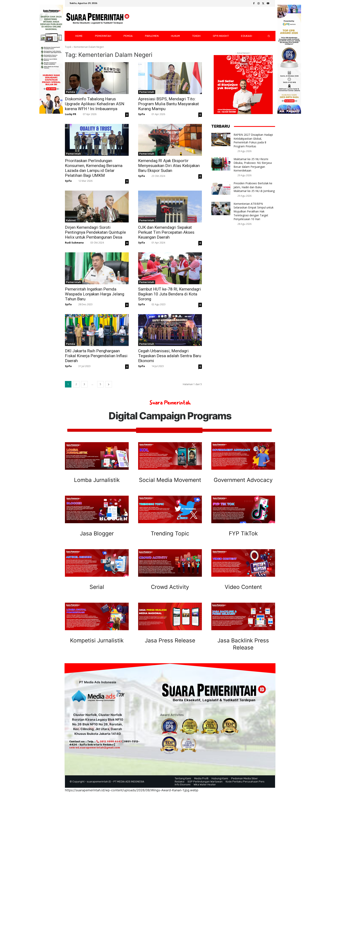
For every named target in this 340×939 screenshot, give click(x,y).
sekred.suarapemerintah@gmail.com (94, 747)
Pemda (70, 92)
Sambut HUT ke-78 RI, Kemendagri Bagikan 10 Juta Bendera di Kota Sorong (169, 294)
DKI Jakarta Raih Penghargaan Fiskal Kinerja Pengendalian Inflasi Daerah (96, 356)
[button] (266, 36)
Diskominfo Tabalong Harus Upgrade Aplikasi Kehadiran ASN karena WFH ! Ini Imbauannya (94, 104)
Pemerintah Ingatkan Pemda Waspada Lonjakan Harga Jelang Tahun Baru (94, 294)
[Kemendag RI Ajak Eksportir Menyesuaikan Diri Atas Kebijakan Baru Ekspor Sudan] (170, 140)
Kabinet (71, 220)
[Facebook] (253, 3)
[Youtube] (268, 3)
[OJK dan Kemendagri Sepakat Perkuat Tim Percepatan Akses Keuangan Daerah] (170, 206)
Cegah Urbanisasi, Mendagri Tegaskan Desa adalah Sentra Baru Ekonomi (169, 356)
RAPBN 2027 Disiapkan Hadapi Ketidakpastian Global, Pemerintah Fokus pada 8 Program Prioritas (253, 140)
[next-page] (108, 384)
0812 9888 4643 (110, 741)
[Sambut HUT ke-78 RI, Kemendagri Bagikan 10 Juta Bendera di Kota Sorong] (170, 268)
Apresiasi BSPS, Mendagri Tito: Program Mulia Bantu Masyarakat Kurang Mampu (168, 104)
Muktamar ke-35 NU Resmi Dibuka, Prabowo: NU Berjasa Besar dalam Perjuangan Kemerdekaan (253, 164)
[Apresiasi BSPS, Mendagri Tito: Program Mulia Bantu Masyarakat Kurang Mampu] (170, 78)
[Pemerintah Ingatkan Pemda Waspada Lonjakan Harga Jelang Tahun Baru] (97, 268)
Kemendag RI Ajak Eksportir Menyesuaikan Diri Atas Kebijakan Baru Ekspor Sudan (169, 165)
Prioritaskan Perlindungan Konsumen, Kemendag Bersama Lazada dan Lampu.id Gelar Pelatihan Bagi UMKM (93, 168)
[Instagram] (258, 3)
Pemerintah (146, 92)
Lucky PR (70, 114)
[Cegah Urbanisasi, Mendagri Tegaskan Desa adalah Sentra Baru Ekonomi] (170, 330)
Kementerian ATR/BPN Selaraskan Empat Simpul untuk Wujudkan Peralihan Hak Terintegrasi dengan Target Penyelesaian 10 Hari (253, 211)
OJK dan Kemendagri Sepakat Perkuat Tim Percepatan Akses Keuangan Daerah (166, 232)
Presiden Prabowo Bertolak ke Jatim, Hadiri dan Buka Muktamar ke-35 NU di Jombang (254, 187)
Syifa (141, 114)
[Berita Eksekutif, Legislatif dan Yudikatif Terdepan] (98, 19)
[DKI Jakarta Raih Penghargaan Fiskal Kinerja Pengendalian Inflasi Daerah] (97, 330)
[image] (97, 456)
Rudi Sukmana (74, 242)
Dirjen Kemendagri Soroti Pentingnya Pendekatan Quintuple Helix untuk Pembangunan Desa (95, 232)
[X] (263, 3)
